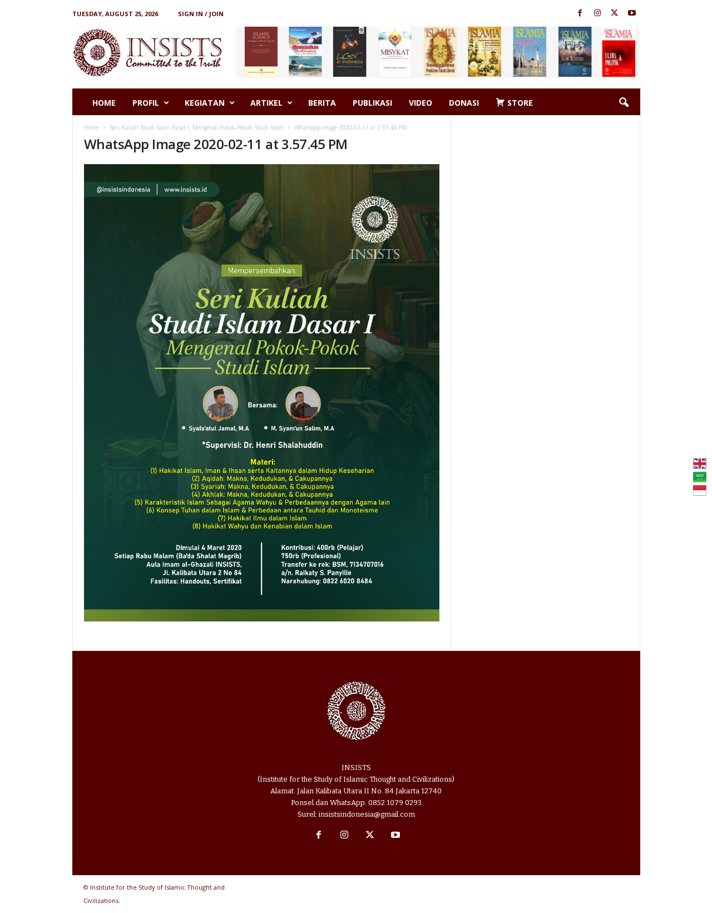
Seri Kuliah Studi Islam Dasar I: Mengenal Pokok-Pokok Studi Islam (197, 127)
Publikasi (372, 102)
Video (420, 102)
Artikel (266, 102)
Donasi (464, 102)
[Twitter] (614, 14)
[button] (623, 103)
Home (104, 102)
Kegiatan (205, 102)
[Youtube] (632, 14)
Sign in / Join (201, 13)
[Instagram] (597, 14)
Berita (322, 102)
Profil (145, 102)
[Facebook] (580, 14)
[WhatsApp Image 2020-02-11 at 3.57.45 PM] (262, 392)
